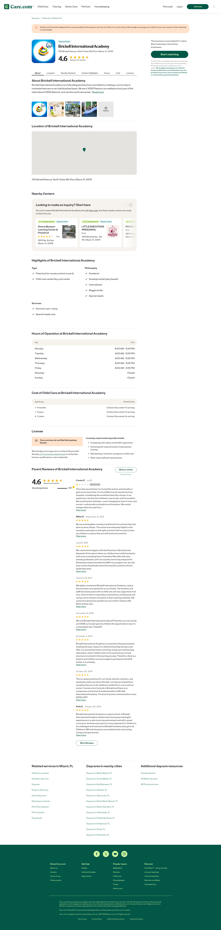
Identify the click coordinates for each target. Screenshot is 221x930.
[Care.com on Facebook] (97, 854)
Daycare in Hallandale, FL (98, 812)
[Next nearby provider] (131, 205)
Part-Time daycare (40, 807)
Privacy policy (55, 880)
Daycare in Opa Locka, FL (98, 795)
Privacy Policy (97, 919)
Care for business (152, 876)
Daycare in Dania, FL (95, 829)
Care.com (93, 210)
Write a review (126, 469)
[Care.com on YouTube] (115, 854)
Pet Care (85, 6)
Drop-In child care (40, 790)
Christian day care (40, 779)
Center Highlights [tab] (90, 73)
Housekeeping (102, 6)
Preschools (37, 818)
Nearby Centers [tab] (68, 73)
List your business (152, 872)
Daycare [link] (36, 18)
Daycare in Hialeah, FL (96, 790)
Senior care (117, 888)
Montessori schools (41, 801)
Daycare (36, 784)
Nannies (116, 872)
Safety (84, 868)
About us (53, 868)
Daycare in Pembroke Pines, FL (100, 818)
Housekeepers (119, 880)
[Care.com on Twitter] (106, 854)
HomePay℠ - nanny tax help (156, 868)
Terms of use (55, 876)
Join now (198, 6)
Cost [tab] (118, 73)
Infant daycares (39, 795)
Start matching (170, 54)
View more (81, 510)
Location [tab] (51, 73)
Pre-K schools (38, 812)
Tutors (115, 884)
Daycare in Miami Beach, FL (99, 773)
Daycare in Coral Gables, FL (99, 779)
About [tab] (38, 73)
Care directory (150, 884)
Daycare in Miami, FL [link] (52, 18)
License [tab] (130, 73)
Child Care (43, 6)
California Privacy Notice (116, 919)
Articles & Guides (89, 872)
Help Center (86, 876)
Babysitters (117, 868)
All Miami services (149, 779)
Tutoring (56, 6)
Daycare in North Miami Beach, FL (102, 801)
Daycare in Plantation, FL (97, 835)
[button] (180, 6)
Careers (53, 872)
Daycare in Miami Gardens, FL (100, 807)
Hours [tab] (107, 73)
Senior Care (71, 6)
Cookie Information (136, 919)
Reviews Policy (126, 474)
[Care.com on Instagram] (124, 854)
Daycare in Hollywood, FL (98, 823)
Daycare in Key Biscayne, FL (99, 784)
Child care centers (40, 773)
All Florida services (149, 784)
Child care (117, 876)
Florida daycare (148, 773)
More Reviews (87, 743)
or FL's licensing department (52, 454)
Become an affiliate (152, 880)
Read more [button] (98, 92)
